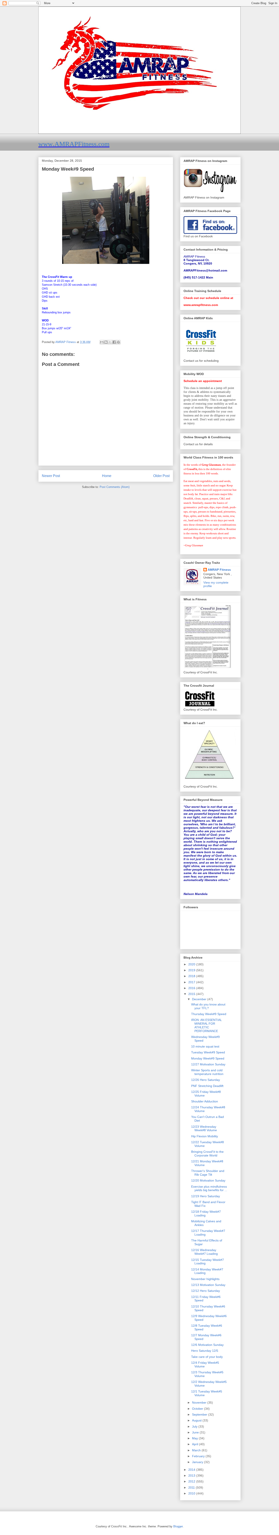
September (200, 1414)
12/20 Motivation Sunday (208, 1180)
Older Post (161, 476)
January (198, 1462)
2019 (192, 970)
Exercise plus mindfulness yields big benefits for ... (209, 1188)
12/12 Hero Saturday (205, 1290)
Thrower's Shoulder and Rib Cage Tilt (207, 1172)
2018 (192, 976)
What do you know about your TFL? (208, 1006)
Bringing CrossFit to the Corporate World (207, 1153)
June (196, 1432)
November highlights (205, 1279)
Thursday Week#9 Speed (208, 1014)
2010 (192, 1493)
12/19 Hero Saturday (205, 1196)
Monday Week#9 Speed (207, 1058)
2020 (192, 964)
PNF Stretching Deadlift (207, 1086)
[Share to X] (110, 342)
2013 (192, 1475)
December (199, 999)
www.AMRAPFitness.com (73, 144)
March (197, 1450)
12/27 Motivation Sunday (208, 1064)
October (198, 1408)
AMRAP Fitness (219, 569)
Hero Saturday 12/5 (204, 1350)
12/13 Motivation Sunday (208, 1285)
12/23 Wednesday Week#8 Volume (204, 1128)
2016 (192, 988)
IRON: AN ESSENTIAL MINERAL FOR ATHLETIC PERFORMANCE (206, 1025)
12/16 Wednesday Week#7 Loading (204, 1251)
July (195, 1426)
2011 (192, 1487)
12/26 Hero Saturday (205, 1080)
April (195, 1444)
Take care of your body (207, 1356)
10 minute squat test (205, 1046)
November (199, 1402)
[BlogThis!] (106, 342)
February (199, 1456)
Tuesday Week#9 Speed (208, 1052)
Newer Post (51, 476)
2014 (192, 1469)
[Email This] (102, 342)
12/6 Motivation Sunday (207, 1345)
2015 (192, 994)
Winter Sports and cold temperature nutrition (207, 1072)
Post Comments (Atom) (114, 487)
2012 (192, 1481)
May (195, 1438)
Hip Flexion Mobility (204, 1136)
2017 (192, 982)
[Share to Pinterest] (118, 342)
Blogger (178, 1526)
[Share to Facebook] (114, 342)
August (197, 1420)
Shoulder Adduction (204, 1101)
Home (106, 476)
